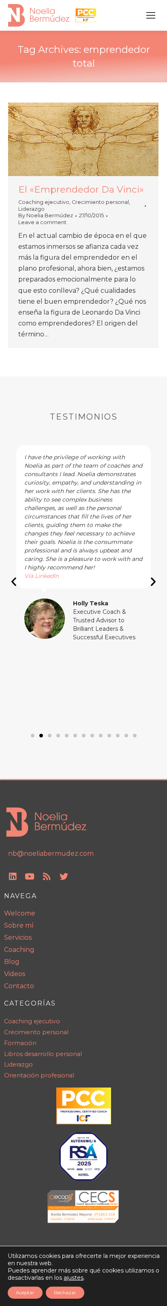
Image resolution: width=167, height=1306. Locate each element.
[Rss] (46, 876)
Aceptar (25, 1292)
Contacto (19, 986)
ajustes (74, 1277)
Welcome (19, 913)
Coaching (19, 949)
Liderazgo (31, 209)
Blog (11, 962)
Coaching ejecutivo (43, 202)
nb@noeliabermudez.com (51, 853)
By (45, 215)
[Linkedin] (12, 876)
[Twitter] (63, 876)
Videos (14, 974)
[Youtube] (29, 876)
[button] (13, 581)
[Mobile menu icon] (151, 15)
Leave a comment (42, 222)
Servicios (18, 937)
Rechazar (65, 1292)
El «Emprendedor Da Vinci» (81, 189)
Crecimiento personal (100, 202)
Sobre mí (19, 925)
